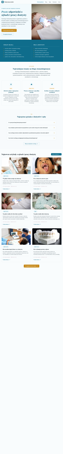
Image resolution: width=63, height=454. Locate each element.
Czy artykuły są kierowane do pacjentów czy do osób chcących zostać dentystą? (28, 127)
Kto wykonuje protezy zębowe (41, 249)
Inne (59, 2)
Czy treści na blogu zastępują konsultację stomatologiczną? (22, 138)
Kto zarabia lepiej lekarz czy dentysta (12, 249)
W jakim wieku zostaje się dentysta (12, 178)
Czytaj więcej (6, 188)
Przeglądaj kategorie (7, 34)
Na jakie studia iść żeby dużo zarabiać (12, 214)
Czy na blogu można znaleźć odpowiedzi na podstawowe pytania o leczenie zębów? (28, 133)
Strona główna (40, 2)
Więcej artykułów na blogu (30, 143)
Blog (46, 2)
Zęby (50, 2)
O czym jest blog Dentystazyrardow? (17, 122)
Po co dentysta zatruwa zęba (41, 178)
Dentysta (55, 2)
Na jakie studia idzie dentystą (41, 214)
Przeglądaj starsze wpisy (30, 266)
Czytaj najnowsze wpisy (8, 30)
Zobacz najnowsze (55, 154)
